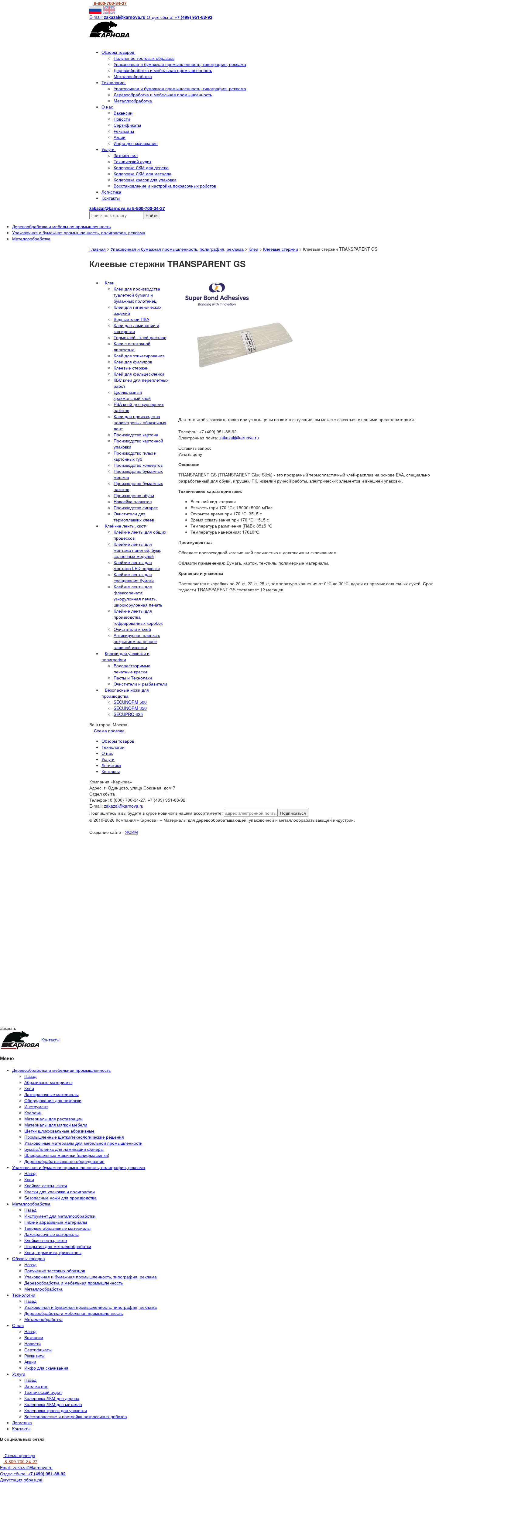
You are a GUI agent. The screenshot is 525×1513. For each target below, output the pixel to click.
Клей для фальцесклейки (139, 374)
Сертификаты (127, 125)
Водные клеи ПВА (131, 319)
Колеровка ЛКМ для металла (142, 173)
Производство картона (136, 435)
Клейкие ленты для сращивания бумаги (134, 577)
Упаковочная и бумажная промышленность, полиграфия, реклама (177, 249)
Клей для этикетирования (139, 355)
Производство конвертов (138, 465)
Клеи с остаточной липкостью (132, 346)
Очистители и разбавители (140, 684)
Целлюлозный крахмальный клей (132, 395)
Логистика (111, 192)
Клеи (253, 249)
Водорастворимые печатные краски (132, 668)
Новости (122, 119)
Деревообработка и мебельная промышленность (163, 70)
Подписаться (293, 813)
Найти (152, 215)
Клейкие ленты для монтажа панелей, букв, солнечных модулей (137, 550)
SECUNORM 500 (130, 702)
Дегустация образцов (21, 1480)
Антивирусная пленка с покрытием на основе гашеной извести (137, 641)
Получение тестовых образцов (144, 58)
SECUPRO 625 (128, 714)
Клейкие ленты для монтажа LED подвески (137, 565)
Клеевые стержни (280, 249)
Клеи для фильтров (133, 362)
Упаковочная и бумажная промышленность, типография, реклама (180, 64)
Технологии (113, 82)
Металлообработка (133, 76)
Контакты (110, 198)
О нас (107, 107)
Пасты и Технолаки (133, 678)
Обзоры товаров (118, 52)
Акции (119, 137)
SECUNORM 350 (130, 708)
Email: (26, 1467)
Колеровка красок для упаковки (145, 180)
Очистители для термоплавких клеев (134, 517)
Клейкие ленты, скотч (126, 526)
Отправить (66, 889)
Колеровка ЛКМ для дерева (141, 167)
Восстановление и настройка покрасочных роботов (165, 186)
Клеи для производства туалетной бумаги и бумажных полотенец (137, 295)
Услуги (108, 149)
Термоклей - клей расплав (140, 337)
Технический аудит (132, 161)
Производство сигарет (136, 507)
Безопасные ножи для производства (125, 693)
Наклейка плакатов (133, 501)
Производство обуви (134, 495)
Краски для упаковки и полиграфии (125, 656)
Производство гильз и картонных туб (135, 456)
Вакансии (123, 113)
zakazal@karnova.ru (239, 438)
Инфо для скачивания (136, 143)
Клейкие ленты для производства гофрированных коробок (138, 617)
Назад (30, 1076)
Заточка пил (126, 155)
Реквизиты (124, 131)
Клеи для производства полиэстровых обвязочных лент (140, 422)
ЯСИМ (131, 832)
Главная (97, 249)
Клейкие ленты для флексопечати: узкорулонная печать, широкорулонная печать (138, 595)
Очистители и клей (132, 629)
